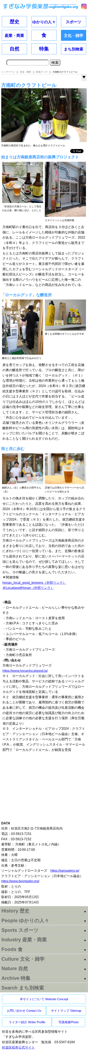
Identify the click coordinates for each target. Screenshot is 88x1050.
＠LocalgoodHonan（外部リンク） (28, 588)
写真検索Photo (69, 1022)
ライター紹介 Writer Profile (27, 1022)
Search (22, 988)
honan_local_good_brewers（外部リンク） (34, 582)
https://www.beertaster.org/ (20, 881)
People (25, 920)
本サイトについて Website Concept (44, 999)
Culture (23, 959)
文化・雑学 (25, 72)
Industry (24, 939)
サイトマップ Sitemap (66, 1010)
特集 (44, 48)
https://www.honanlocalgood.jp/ (25, 670)
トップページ (8, 72)
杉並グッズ (41, 72)
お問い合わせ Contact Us (24, 1010)
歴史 (14, 21)
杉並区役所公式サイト (18, 1047)
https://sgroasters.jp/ (64, 870)
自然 (14, 48)
